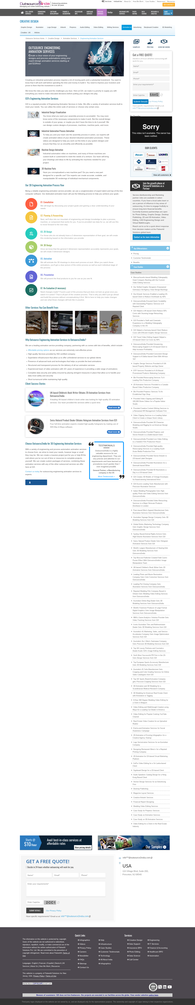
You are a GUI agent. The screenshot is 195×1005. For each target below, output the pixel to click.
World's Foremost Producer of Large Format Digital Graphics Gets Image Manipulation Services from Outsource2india (150, 610)
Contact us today (32, 471)
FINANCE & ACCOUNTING (66, 12)
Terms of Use (51, 976)
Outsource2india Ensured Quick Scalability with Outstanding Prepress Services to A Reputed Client (149, 303)
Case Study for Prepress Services (146, 811)
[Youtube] (170, 988)
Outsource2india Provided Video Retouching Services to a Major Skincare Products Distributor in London (150, 503)
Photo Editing (134, 952)
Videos (82, 944)
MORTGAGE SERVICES (90, 12)
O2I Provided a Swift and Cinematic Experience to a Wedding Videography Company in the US (147, 323)
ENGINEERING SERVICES (41, 12)
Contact (170, 4)
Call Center (133, 959)
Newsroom (161, 1)
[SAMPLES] (136, 42)
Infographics (105, 963)
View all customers (161, 175)
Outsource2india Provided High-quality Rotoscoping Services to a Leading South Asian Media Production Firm (148, 448)
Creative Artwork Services (143, 797)
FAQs (82, 959)
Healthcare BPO (156, 952)
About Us (127, 1)
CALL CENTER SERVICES (29, 12)
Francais (42, 963)
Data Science (134, 956)
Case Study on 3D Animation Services (148, 819)
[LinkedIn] (164, 988)
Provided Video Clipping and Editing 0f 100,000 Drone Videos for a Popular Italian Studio (149, 401)
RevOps (110, 12)
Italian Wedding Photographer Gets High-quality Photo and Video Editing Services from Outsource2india (150, 493)
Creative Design (135, 940)
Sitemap (83, 963)
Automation (154, 956)
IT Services (154, 944)
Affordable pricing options (38, 350)
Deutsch (58, 963)
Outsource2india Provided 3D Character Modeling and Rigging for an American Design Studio (150, 425)
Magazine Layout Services (143, 793)
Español (50, 963)
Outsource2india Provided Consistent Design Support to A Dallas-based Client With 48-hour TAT (150, 356)
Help (102, 940)
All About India (106, 959)
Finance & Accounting (158, 948)
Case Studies (150, 1)
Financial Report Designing (143, 802)
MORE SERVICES (167, 13)
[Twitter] (160, 989)
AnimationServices (104, 325)
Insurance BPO (135, 948)
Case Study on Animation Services (146, 815)
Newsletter (84, 956)
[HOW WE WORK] (164, 42)
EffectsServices (54, 325)
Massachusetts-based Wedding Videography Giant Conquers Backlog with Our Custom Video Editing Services (150, 280)
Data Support (134, 944)
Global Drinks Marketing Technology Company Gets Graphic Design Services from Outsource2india (151, 527)
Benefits (136, 262)
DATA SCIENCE (144, 12)
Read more (112, 408)
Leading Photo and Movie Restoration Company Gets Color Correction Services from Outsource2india (150, 577)
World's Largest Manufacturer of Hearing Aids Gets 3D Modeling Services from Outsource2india (150, 550)
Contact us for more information (146, 237)
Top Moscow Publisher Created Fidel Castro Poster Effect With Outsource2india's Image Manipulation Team (150, 560)
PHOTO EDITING (134, 12)
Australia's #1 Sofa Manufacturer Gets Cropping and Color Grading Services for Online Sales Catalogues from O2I (151, 672)
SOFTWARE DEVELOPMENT (54, 12)
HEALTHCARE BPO (79, 12)
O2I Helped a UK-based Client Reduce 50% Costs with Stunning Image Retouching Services (150, 313)
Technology (105, 956)
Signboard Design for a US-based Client (148, 770)
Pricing (136, 254)
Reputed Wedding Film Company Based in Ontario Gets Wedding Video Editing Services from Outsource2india (150, 593)
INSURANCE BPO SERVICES (124, 12)
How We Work (138, 1)
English (35, 963)
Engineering (154, 940)
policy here (153, 995)
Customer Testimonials (142, 258)
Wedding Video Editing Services (145, 806)
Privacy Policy (38, 976)
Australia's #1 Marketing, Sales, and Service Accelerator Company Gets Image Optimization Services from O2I (151, 634)
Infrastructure (106, 944)
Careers (83, 952)
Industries (118, 1)
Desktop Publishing (140, 789)
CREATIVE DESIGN (29, 21)
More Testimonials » (106, 476)
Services (107, 1)
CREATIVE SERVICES (100, 12)
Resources (171, 1)
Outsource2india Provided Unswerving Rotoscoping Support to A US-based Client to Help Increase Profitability (150, 346)
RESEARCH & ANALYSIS (155, 12)
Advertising (137, 27)
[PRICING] (150, 42)
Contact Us (84, 967)
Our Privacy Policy (155, 101)
